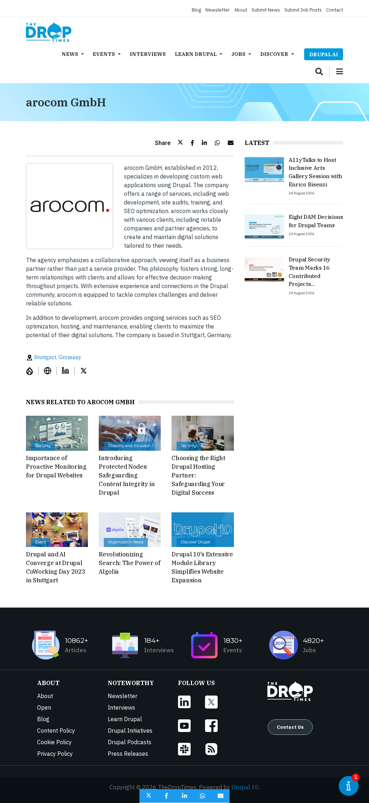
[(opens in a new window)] (32, 371)
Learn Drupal (196, 53)
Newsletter (217, 10)
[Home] (48, 32)
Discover (274, 53)
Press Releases (128, 753)
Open (44, 707)
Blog (196, 10)
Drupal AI (323, 54)
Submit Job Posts (303, 10)
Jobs (238, 53)
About (240, 10)
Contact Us (290, 727)
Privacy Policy (55, 753)
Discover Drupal (195, 542)
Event (40, 542)
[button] (169, 142)
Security (43, 446)
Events (104, 53)
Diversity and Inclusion (129, 446)
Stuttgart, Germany (57, 357)
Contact (334, 10)
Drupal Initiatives (130, 730)
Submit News (266, 10)
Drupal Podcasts (129, 742)
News (70, 53)
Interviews (148, 53)
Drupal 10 (245, 787)
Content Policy (56, 730)
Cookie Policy (54, 742)
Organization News (125, 542)
